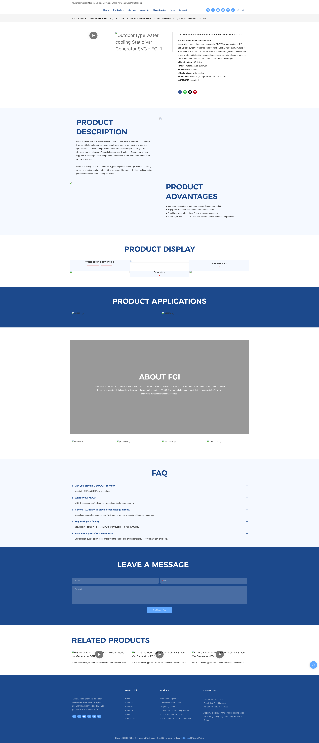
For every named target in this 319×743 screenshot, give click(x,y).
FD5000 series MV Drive (170, 703)
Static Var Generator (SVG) (101, 18)
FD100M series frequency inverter (174, 711)
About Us (129, 711)
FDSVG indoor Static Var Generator (175, 719)
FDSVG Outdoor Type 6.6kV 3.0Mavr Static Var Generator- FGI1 (159, 663)
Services (129, 707)
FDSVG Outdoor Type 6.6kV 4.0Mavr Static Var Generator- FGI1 (219, 663)
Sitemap (186, 738)
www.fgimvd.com (173, 738)
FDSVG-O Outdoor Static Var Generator (133, 18)
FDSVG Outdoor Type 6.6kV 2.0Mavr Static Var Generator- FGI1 (99, 663)
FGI (73, 18)
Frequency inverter (168, 707)
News (127, 715)
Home (127, 699)
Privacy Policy (197, 738)
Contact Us (130, 719)
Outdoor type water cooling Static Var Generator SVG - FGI (180, 18)
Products (82, 18)
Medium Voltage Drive (169, 699)
